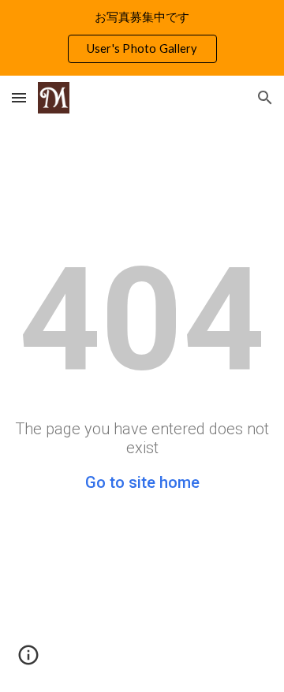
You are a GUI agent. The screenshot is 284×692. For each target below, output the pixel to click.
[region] (142, 38)
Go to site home (142, 482)
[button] (19, 97)
